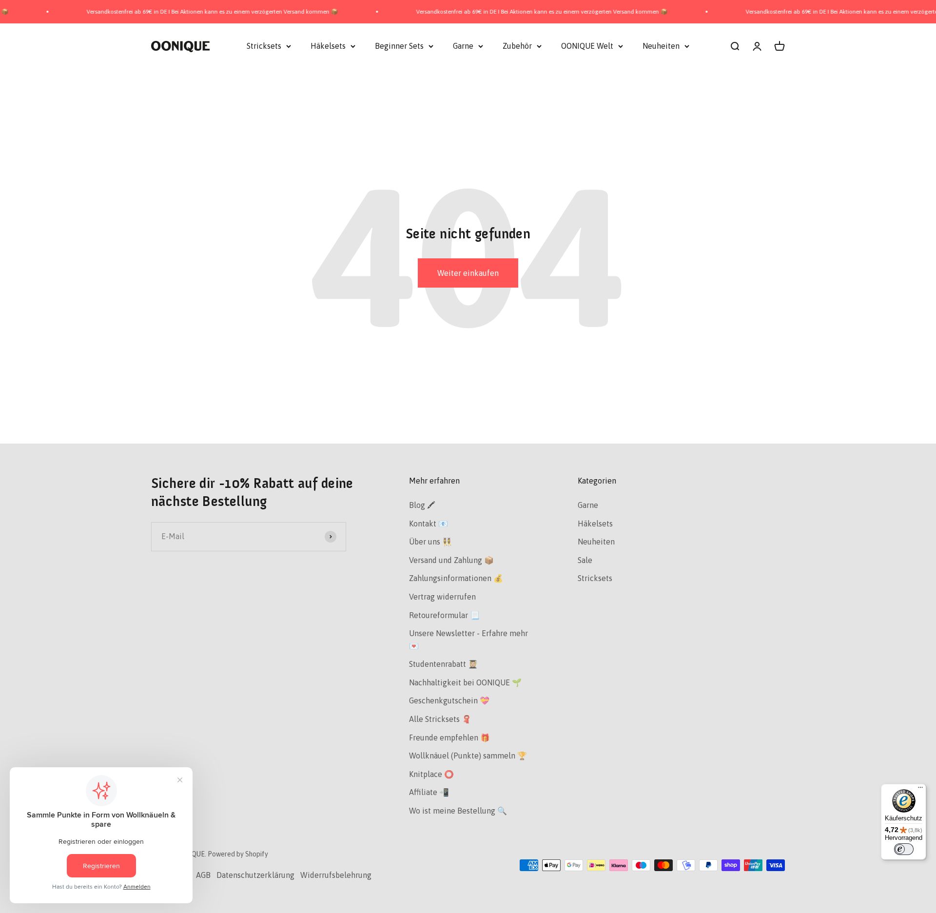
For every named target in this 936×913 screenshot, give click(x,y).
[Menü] (920, 790)
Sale (585, 560)
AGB (203, 875)
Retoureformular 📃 (444, 615)
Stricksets (264, 45)
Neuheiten (661, 45)
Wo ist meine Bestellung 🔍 (458, 810)
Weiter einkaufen (468, 273)
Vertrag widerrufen (442, 596)
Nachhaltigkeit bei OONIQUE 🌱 (465, 682)
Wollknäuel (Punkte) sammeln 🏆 (468, 755)
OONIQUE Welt (587, 45)
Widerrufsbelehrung (335, 875)
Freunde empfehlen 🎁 (449, 737)
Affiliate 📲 (429, 792)
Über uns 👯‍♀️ (430, 541)
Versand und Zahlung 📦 (451, 560)
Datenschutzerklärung (255, 875)
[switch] (904, 849)
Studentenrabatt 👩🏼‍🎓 (443, 664)
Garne (463, 45)
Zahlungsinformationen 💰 (456, 578)
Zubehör (517, 45)
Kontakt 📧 (428, 523)
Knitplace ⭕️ (431, 774)
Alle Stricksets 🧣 (440, 719)
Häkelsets (328, 45)
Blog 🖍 (422, 505)
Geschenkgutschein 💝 (449, 700)
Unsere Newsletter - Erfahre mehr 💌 (468, 639)
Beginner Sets (399, 45)
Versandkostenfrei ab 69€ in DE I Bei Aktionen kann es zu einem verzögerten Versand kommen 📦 (192, 11)
